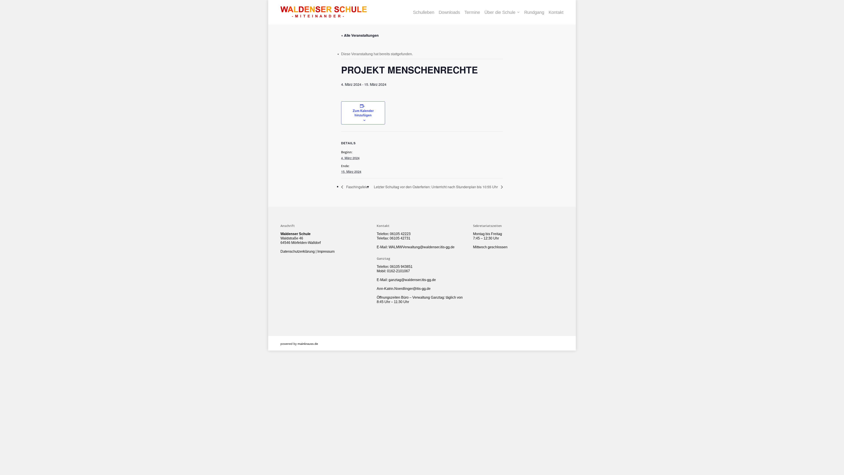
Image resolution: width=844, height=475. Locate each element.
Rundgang (534, 12)
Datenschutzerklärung (297, 251)
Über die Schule (499, 12)
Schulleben (423, 12)
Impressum (326, 251)
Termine (472, 12)
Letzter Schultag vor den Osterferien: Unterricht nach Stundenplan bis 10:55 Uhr (436, 186)
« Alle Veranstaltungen (360, 35)
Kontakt (556, 12)
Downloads (449, 12)
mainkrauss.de (308, 343)
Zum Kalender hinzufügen (363, 112)
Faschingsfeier (357, 186)
